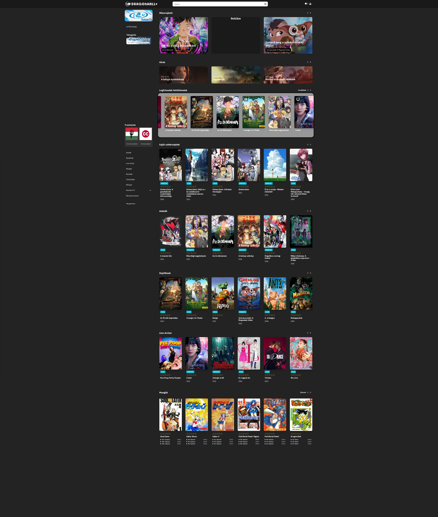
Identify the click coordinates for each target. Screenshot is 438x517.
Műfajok (129, 185)
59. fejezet (191, 442)
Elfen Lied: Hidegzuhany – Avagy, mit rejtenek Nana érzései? (300, 192)
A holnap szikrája (173, 130)
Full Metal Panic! (272, 436)
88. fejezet (244, 444)
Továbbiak (302, 90)
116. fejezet (166, 442)
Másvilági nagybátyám (279, 130)
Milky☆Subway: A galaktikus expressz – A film (300, 258)
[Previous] (308, 13)
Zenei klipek (130, 179)
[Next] (310, 13)
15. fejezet (217, 442)
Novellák (129, 174)
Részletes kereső (132, 196)
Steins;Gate (244, 189)
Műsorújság (132, 27)
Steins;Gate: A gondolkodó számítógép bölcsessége (166, 192)
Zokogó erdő (218, 378)
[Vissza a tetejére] (434, 512)
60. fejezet (191, 439)
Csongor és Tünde (251, 130)
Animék (128, 153)
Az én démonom (167, 50)
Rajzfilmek (129, 158)
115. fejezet (166, 444)
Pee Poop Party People (170, 378)
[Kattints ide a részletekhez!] (138, 40)
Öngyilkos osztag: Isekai (273, 257)
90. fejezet (244, 439)
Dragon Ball (296, 436)
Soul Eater (164, 436)
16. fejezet (217, 439)
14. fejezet (217, 444)
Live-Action (130, 163)
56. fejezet (270, 444)
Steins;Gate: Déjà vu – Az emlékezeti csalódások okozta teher (196, 192)
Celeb (298, 130)
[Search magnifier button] (265, 4)
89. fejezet (244, 442)
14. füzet (295, 444)
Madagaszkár (296, 318)
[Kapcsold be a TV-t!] (139, 15)
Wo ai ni (294, 378)
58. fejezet (191, 444)
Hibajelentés (130, 204)
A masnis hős (166, 256)
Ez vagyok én (244, 378)
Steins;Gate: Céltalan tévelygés (221, 190)
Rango (215, 318)
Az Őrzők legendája (200, 130)
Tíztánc (268, 378)
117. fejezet (166, 439)
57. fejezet (270, 442)
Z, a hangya (270, 318)
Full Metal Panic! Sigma (249, 436)
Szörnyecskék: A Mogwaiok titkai (278, 50)
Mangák (129, 169)
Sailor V (215, 436)
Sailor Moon (191, 436)
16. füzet (295, 439)
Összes (303, 392)
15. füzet (295, 442)
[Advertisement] (236, 38)
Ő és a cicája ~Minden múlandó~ (274, 190)
